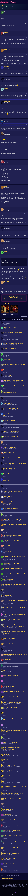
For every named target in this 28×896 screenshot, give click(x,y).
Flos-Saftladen (6, 698)
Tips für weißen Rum (8, 686)
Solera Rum (6, 754)
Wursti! (4, 836)
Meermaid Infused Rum (9, 638)
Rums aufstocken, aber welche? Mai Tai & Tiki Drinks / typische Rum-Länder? (15, 601)
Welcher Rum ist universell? (10, 354)
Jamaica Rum (6, 781)
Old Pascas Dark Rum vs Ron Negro (12, 568)
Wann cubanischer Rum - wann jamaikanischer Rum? (11, 748)
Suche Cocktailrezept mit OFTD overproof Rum (15, 574)
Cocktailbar (9, 323)
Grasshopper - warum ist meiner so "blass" (14, 584)
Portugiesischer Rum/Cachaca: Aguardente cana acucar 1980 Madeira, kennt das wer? (14, 625)
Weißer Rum (6, 665)
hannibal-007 (5, 381)
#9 (26, 137)
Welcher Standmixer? (8, 530)
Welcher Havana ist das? (9, 447)
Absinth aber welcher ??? (9, 426)
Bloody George (6, 585)
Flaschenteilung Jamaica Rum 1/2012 (13, 793)
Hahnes (4, 666)
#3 (26, 54)
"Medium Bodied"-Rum (9, 681)
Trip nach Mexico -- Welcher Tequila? (12, 535)
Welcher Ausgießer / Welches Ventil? (12, 398)
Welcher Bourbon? (8, 403)
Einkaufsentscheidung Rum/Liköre (12, 707)
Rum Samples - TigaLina (9, 712)
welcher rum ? (7, 359)
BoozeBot (5, 639)
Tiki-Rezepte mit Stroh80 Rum (11, 563)
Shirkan (4, 615)
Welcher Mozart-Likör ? (9, 452)
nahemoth (5, 371)
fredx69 (4, 552)
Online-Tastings (9, 660)
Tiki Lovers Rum (7, 737)
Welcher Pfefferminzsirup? (10, 442)
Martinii (4, 692)
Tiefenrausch (5, 843)
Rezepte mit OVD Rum (9, 725)
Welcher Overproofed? (9, 420)
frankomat (5, 536)
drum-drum (5, 620)
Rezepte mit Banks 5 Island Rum (11, 853)
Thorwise (5, 671)
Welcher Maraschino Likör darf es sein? (13, 385)
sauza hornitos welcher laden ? (11, 436)
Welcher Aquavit (7, 375)
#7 (26, 106)
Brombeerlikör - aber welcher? (11, 408)
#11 (26, 191)
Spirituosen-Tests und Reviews (13, 334)
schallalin (5, 339)
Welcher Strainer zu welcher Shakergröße (14, 364)
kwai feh (4, 469)
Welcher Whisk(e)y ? (8, 473)
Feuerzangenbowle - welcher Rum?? (12, 332)
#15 (26, 256)
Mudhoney (5, 409)
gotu (4, 720)
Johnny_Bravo (5, 520)
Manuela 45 (5, 334)
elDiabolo (5, 432)
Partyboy (5, 497)
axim (4, 492)
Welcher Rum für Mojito (9, 327)
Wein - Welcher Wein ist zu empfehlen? (13, 380)
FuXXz (4, 355)
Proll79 (4, 510)
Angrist (4, 365)
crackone (5, 443)
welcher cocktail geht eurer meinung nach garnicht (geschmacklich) (14, 391)
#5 (26, 82)
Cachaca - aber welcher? (9, 468)
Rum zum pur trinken (9, 590)
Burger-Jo (5, 323)
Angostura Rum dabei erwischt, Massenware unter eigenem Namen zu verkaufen (15, 608)
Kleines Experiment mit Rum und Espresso (14, 691)
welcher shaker (7, 514)
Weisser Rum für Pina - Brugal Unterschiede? (15, 614)
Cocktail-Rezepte (10, 510)
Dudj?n (4, 344)
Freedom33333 (6, 603)
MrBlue (4, 422)
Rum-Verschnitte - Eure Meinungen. (12, 835)
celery (4, 655)
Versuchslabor (12, 585)
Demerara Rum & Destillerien (11, 675)
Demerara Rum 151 (8, 643)
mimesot (5, 865)
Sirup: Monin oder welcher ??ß (11, 540)
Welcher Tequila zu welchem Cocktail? (13, 491)
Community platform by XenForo (11, 894)
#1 (26, 16)
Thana (4, 859)
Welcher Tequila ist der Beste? (11, 431)
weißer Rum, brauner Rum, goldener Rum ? (14, 825)
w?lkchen (5, 464)
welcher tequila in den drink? (10, 486)
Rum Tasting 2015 (8, 659)
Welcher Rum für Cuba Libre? (11, 322)
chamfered (5, 682)
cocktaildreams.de (24, 316)
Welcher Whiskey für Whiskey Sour (12, 508)
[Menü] (26, 2)
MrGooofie (5, 708)
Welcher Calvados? (8, 546)
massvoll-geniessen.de (20, 887)
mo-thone (5, 591)
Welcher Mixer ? (7, 551)
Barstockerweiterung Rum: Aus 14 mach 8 (14, 804)
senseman (5, 427)
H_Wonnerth (5, 481)
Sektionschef (5, 559)
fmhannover (5, 416)
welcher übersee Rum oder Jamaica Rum (14, 343)
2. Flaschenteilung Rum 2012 (10, 697)
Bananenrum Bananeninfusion (11, 619)
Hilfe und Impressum (22, 890)
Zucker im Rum (7, 670)
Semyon (4, 645)
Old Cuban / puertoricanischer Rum (12, 798)
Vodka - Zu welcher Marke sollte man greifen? (15, 524)
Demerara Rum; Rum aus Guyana (12, 775)
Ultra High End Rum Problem (10, 649)
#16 (26, 286)
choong (4, 387)
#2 (26, 37)
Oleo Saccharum (7, 595)
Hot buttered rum (8, 809)
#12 (26, 213)
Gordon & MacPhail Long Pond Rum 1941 (14, 702)
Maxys (4, 541)
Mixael (4, 660)
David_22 (5, 525)
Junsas (4, 676)
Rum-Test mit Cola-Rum (9, 863)
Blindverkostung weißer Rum (10, 742)
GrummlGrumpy (6, 399)
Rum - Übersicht (7, 770)
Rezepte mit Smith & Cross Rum (11, 848)
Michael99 (5, 448)
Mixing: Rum (6, 760)
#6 (26, 93)
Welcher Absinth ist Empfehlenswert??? (13, 519)
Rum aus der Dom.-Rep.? (9, 858)
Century (4, 870)
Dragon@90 (5, 360)
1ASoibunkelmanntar (7, 349)
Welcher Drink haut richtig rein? (11, 458)
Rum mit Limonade (8, 579)
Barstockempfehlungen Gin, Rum (12, 830)
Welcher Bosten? (7, 496)
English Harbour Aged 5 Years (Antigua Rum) (15, 654)
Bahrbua (5, 815)
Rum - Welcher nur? (8, 338)
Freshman (5, 376)
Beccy (4, 738)
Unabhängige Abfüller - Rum (10, 765)
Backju (4, 453)
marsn (4, 826)
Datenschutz (14, 890)
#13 (26, 231)
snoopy (4, 547)
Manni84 (5, 596)
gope (4, 459)
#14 (26, 244)
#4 (26, 71)
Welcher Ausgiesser (8, 370)
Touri (4, 799)
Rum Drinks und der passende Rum (12, 869)
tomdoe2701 (5, 831)
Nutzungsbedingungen (6, 890)
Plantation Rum (7, 814)
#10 (26, 165)
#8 (26, 124)
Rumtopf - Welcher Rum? (9, 348)
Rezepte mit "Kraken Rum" (10, 819)
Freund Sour (5, 810)
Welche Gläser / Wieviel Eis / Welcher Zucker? (15, 463)
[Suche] (23, 2)
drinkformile (5, 393)
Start (12, 892)
